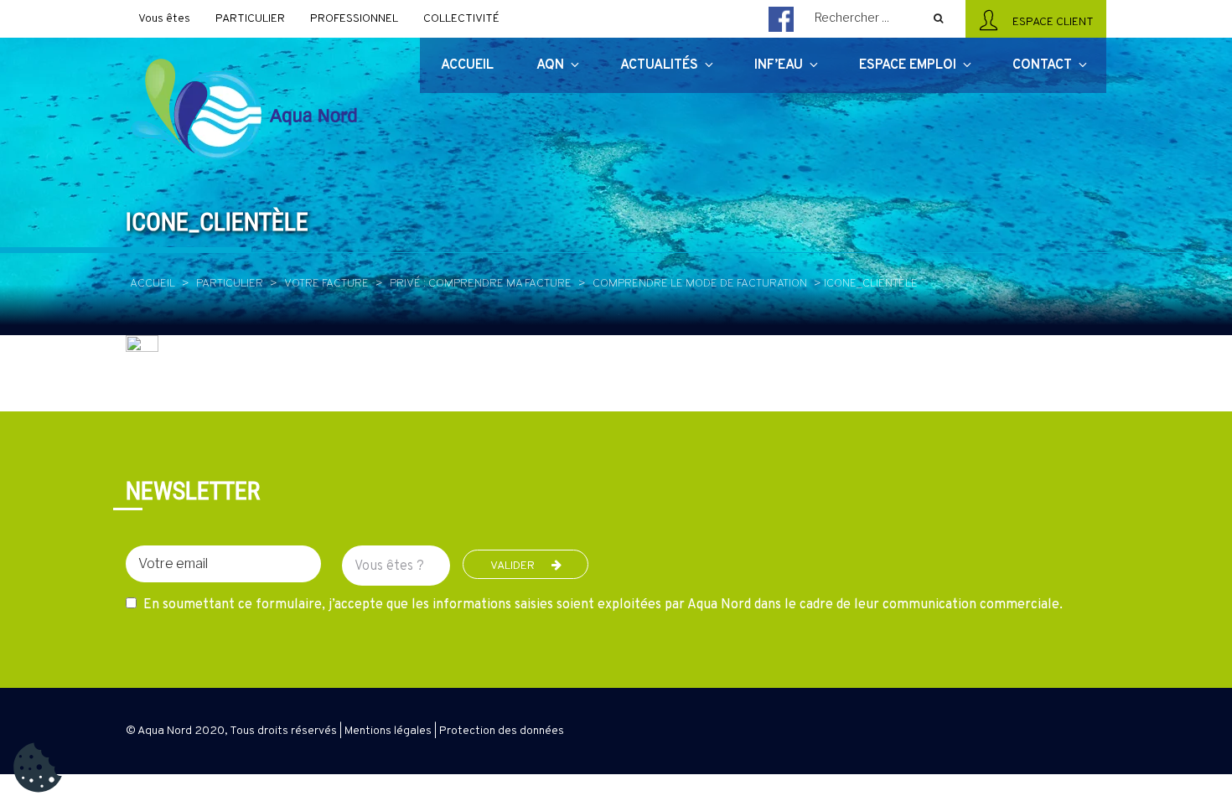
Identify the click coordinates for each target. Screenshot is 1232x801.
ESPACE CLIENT (1050, 22)
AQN (550, 65)
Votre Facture (326, 283)
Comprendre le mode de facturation (700, 283)
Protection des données (501, 731)
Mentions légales (388, 731)
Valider (512, 566)
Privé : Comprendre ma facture (481, 283)
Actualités (659, 65)
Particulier (229, 283)
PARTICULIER (250, 19)
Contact (1042, 65)
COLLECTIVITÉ (461, 19)
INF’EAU (778, 65)
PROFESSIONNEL (354, 19)
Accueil (152, 283)
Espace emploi (907, 65)
